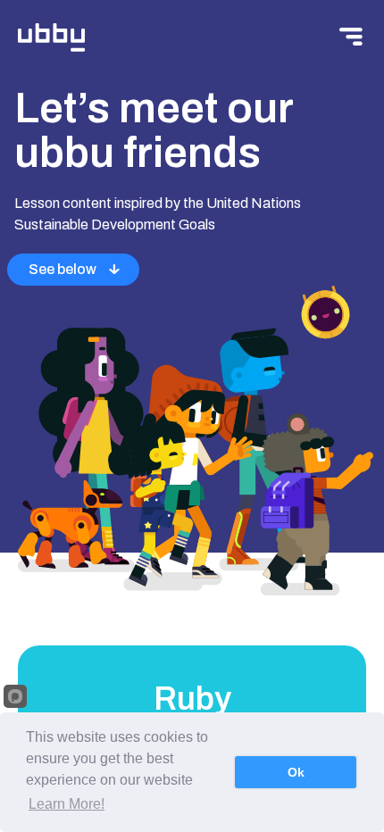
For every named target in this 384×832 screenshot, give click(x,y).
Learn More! (66, 803)
